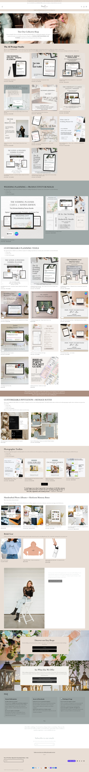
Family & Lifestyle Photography (44, 678)
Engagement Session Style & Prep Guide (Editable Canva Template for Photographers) (54, 479)
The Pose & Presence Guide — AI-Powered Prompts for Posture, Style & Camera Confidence (15, 143)
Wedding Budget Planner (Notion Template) (7, 352)
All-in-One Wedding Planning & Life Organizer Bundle (54, 231)
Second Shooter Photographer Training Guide (72, 478)
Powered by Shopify (16, 769)
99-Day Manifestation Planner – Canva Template (67, 352)
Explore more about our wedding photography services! (44, 752)
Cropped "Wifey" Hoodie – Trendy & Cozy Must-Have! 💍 (31, 560)
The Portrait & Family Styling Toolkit (64, 111)
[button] (2, 6)
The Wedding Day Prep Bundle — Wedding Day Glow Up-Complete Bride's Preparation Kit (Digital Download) (73, 287)
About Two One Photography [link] (55, 581)
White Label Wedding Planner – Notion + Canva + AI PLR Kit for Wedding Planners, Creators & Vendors (71, 143)
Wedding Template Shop (44, 650)
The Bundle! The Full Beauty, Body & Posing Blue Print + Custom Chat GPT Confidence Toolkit (70, 80)
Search (44, 754)
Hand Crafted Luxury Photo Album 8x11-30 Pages (30, 526)
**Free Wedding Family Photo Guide (6, 385)
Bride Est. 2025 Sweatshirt (4, 560)
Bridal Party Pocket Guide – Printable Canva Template (38, 385)
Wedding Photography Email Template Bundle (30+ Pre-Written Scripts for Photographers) (34, 479)
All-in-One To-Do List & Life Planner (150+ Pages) (38, 352)
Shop (44, 720)
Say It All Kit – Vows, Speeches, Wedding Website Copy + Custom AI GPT (42, 143)
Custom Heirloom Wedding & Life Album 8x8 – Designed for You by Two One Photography (78, 527)
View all (44, 484)
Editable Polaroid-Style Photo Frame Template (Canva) (53, 526)
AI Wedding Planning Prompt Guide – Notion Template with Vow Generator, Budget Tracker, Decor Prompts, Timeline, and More (44, 175)
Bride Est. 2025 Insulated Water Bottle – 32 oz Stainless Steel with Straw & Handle (55, 560)
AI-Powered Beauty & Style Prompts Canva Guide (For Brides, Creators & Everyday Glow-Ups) (16, 112)
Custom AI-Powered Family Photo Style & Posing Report (40, 112)
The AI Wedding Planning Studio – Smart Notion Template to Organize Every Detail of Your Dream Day (16, 175)
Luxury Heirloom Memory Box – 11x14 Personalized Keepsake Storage (11, 526)
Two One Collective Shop (9, 769)
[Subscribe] (53, 744)
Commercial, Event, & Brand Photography (44, 681)
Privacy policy (21, 769)
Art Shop (44, 647)
